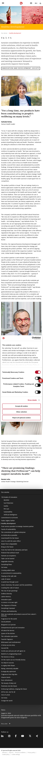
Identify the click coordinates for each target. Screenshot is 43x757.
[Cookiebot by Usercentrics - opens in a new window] (32, 338)
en (36, 3)
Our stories (5, 492)
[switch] (38, 378)
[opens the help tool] (41, 380)
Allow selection (21, 412)
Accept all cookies (21, 406)
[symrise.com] (21, 3)
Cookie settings (16, 754)
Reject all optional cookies (21, 417)
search (40, 3)
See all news (4, 723)
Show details (32, 400)
